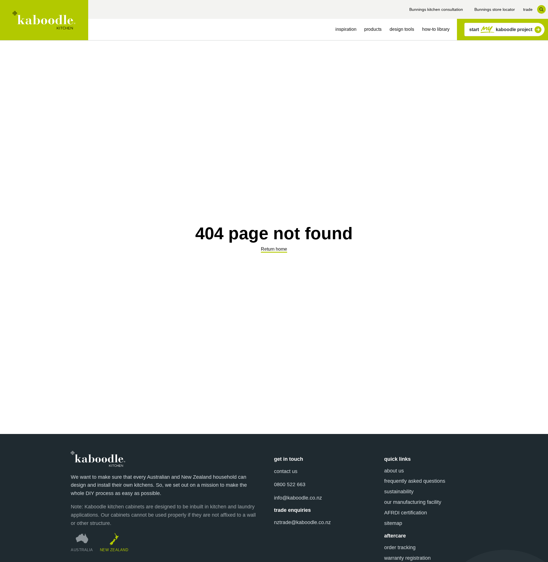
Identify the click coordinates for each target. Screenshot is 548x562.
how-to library (436, 29)
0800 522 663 (289, 484)
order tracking (400, 547)
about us (394, 471)
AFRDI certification (405, 513)
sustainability (399, 491)
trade (528, 9)
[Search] (541, 9)
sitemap (393, 523)
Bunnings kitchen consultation (436, 9)
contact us (285, 471)
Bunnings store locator (494, 9)
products (373, 29)
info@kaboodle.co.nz (298, 498)
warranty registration (407, 558)
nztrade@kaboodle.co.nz (302, 522)
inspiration (345, 29)
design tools (402, 29)
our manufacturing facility (412, 502)
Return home (274, 249)
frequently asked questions (414, 481)
